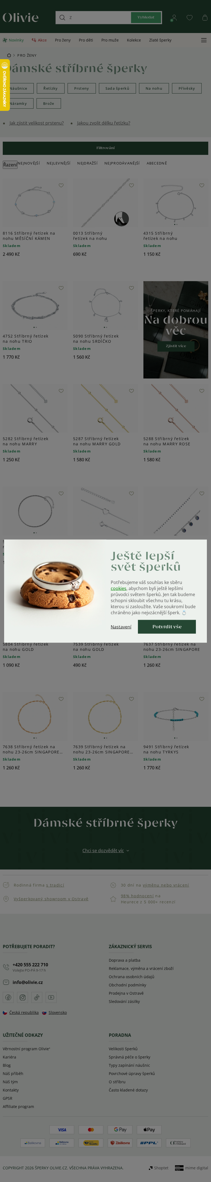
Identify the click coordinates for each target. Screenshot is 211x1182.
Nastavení (121, 627)
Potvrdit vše (167, 626)
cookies (118, 588)
